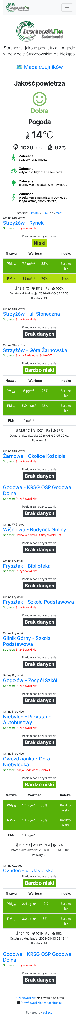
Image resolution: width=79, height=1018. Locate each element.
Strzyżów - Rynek (23, 223)
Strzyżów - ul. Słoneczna (31, 314)
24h (58, 213)
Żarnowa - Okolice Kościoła (34, 456)
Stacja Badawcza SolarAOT (34, 355)
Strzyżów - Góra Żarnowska (35, 350)
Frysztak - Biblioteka (27, 566)
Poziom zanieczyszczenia (39, 236)
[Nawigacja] (67, 7)
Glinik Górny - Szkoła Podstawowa (27, 641)
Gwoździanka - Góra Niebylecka (26, 762)
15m (45, 213)
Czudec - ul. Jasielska (28, 871)
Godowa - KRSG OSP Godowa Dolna (37, 490)
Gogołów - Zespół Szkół (30, 680)
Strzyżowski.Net (26, 228)
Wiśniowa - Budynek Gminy (34, 530)
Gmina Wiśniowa (26, 535)
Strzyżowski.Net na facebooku (41, 1002)
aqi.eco (47, 1012)
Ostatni (34, 213)
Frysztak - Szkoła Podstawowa (38, 602)
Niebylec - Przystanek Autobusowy (28, 720)
